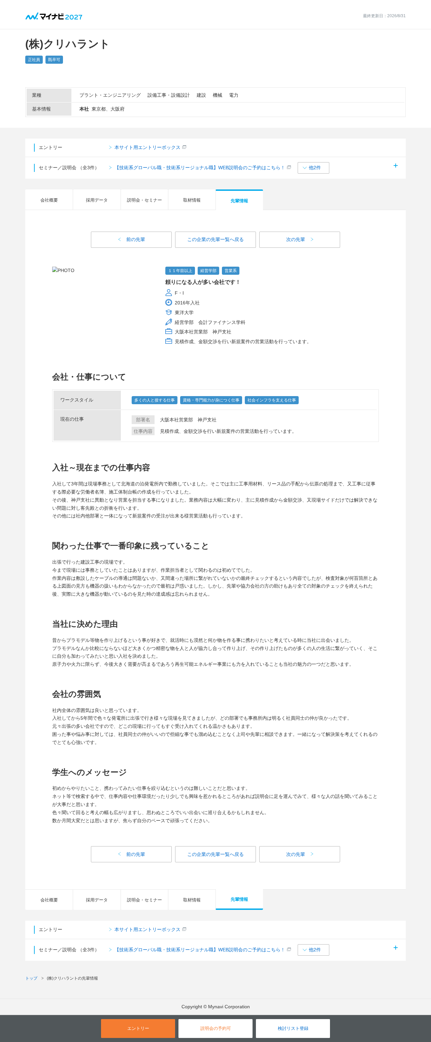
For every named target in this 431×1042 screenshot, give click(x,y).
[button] (313, 168)
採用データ (97, 200)
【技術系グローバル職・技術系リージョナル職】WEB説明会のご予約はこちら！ (199, 167)
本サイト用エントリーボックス (147, 147)
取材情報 (192, 200)
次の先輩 (295, 239)
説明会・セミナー (144, 200)
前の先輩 (135, 239)
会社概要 (49, 200)
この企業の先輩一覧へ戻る (215, 239)
